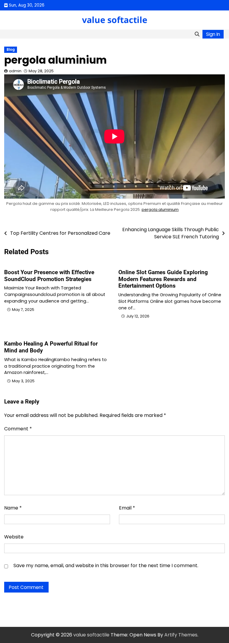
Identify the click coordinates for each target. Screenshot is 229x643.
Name (13, 507)
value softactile (114, 19)
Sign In (213, 34)
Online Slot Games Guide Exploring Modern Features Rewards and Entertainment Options (163, 279)
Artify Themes (180, 634)
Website (14, 536)
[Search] (196, 34)
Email (127, 507)
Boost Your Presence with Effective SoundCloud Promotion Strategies (49, 276)
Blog (11, 49)
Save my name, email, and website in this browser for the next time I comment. (105, 565)
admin (15, 70)
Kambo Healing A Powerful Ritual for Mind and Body (51, 347)
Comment (18, 428)
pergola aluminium (160, 209)
